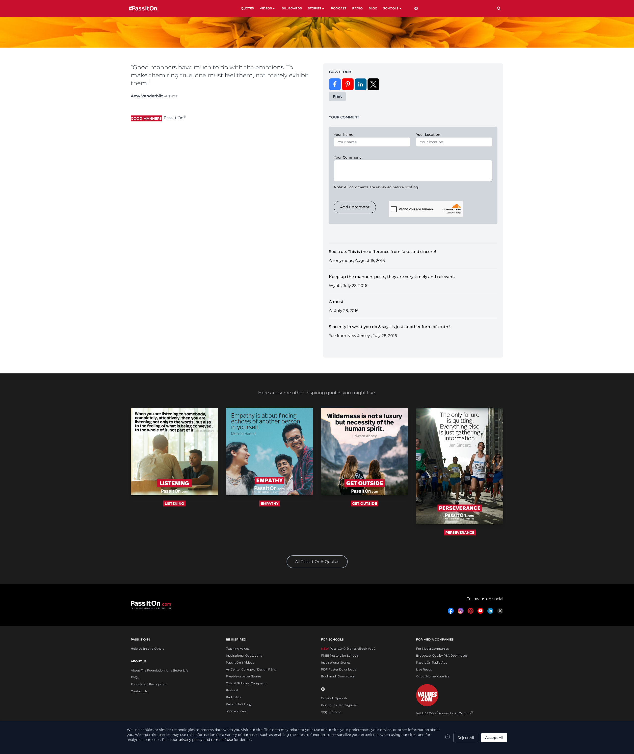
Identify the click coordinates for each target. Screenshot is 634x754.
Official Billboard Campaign (246, 683)
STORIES (314, 8)
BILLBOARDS (292, 8)
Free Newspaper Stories (243, 676)
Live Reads (424, 669)
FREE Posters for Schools (340, 655)
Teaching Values (237, 648)
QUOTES (247, 8)
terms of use (222, 739)
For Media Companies (432, 648)
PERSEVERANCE (459, 532)
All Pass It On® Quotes (317, 561)
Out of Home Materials (433, 676)
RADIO (357, 8)
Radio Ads (233, 697)
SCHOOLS (390, 8)
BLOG (373, 8)
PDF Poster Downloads (338, 669)
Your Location (428, 134)
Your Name (343, 134)
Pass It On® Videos (240, 662)
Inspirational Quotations (244, 655)
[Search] (498, 8)
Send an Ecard (236, 711)
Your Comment (347, 157)
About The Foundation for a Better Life (159, 670)
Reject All (466, 737)
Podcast (232, 690)
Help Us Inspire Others (147, 648)
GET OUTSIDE (364, 503)
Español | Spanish (334, 698)
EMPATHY (269, 503)
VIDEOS (266, 8)
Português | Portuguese (339, 705)
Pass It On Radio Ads (431, 662)
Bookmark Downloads (338, 676)
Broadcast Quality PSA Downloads (442, 655)
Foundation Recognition (149, 684)
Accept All (494, 737)
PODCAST (338, 8)
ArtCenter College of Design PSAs (251, 669)
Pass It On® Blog (238, 704)
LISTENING (174, 503)
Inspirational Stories (335, 662)
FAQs (135, 677)
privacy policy (191, 739)
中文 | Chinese (331, 712)
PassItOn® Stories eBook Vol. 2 (348, 648)
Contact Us (139, 691)
